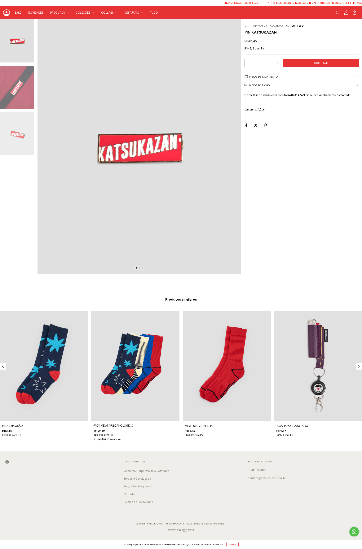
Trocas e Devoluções (137, 478)
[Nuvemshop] (181, 531)
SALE (18, 12)
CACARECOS (276, 26)
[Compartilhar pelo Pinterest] (265, 125)
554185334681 (257, 470)
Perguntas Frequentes (138, 486)
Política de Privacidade (138, 502)
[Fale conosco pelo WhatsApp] (354, 531)
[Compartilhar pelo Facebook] (246, 125)
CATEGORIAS (260, 26)
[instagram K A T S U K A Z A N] (7, 462)
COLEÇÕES (83, 12)
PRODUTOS (58, 12)
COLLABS (107, 12)
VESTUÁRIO (132, 12)
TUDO (154, 12)
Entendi (232, 544)
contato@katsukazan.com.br (267, 478)
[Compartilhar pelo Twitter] (256, 125)
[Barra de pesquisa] (338, 13)
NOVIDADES (35, 12)
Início (247, 26)
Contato (129, 494)
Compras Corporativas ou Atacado (146, 471)
